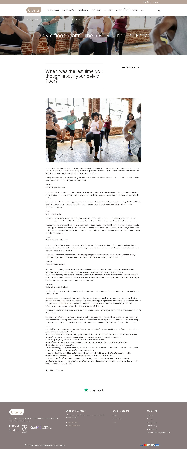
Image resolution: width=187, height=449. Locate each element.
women (63, 301)
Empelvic (49, 298)
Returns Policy (152, 426)
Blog (36, 19)
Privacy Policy (152, 422)
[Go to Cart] (159, 10)
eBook (44, 19)
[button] (52, 10)
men (54, 301)
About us (150, 415)
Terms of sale (152, 429)
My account (117, 419)
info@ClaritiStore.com (73, 425)
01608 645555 (72, 422)
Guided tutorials (65, 303)
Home (29, 19)
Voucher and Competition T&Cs (158, 433)
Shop (114, 415)
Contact (150, 419)
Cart (114, 422)
